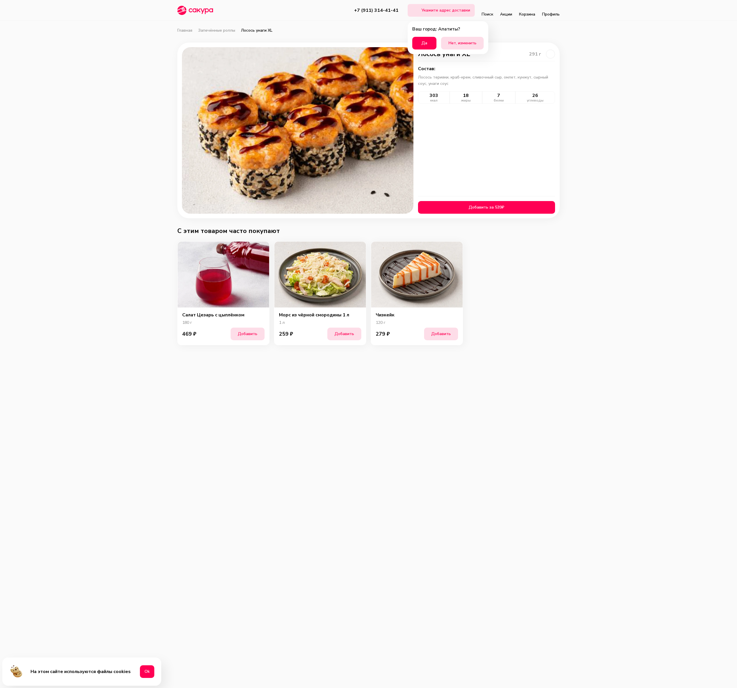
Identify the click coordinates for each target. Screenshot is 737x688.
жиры (466, 100)
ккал (434, 100)
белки (499, 100)
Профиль (551, 14)
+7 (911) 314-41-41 (376, 10)
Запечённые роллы (216, 30)
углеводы (535, 100)
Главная (184, 30)
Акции (506, 14)
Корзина (527, 14)
